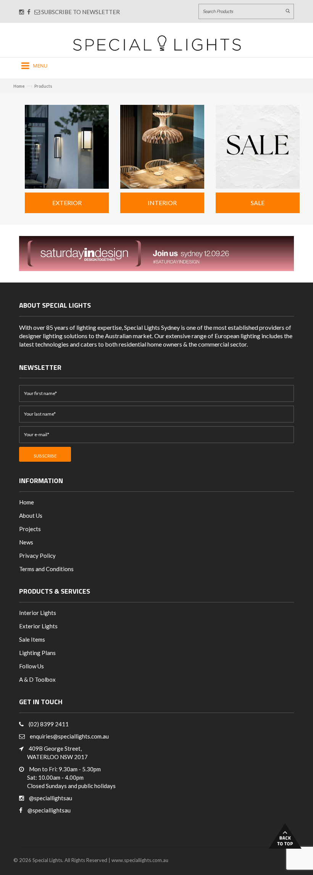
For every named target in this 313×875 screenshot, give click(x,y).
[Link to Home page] (157, 42)
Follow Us (31, 666)
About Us (30, 515)
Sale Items (32, 639)
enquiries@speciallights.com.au (69, 736)
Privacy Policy (37, 555)
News (26, 542)
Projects (30, 528)
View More (67, 142)
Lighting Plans (37, 652)
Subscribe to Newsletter (80, 11)
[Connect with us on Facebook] (29, 11)
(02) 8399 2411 (49, 724)
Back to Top (285, 836)
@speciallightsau (50, 798)
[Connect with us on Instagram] (21, 11)
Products (43, 85)
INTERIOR (162, 202)
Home (19, 85)
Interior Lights (37, 612)
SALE (258, 202)
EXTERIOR (67, 202)
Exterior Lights (38, 626)
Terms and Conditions (46, 568)
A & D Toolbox (37, 679)
